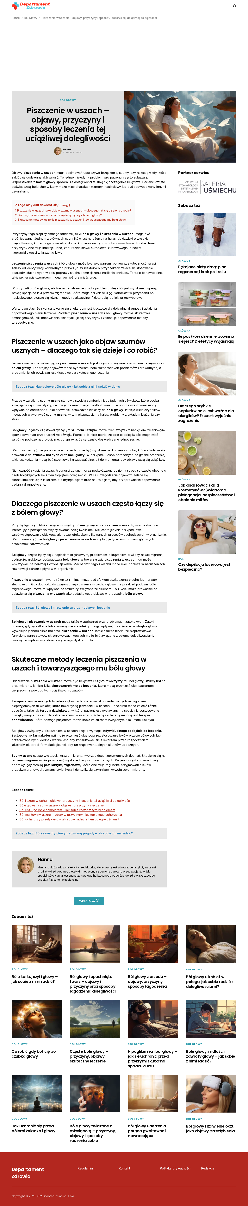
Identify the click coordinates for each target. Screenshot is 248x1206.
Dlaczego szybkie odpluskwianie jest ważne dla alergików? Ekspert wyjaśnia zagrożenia (206, 413)
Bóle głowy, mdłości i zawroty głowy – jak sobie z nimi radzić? (210, 1056)
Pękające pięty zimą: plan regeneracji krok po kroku (202, 269)
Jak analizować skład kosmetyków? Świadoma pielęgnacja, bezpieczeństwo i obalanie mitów (206, 492)
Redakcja (207, 1168)
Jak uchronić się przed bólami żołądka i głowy (33, 1128)
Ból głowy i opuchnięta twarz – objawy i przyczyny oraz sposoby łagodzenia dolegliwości (93, 984)
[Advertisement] (124, 57)
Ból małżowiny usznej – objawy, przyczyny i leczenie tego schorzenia (70, 815)
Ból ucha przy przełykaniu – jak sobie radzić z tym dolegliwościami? (69, 819)
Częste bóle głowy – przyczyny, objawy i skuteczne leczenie (89, 1056)
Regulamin (85, 1168)
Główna (184, 261)
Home (16, 18)
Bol (181, 558)
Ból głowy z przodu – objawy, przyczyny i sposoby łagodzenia (147, 981)
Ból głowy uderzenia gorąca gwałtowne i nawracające (147, 1130)
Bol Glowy (30, 18)
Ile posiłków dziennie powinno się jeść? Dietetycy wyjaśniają (206, 339)
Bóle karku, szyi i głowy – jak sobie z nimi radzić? (35, 979)
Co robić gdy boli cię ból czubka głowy (34, 1054)
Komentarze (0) (89, 900)
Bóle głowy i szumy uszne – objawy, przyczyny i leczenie (61, 805)
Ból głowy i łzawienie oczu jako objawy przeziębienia (210, 1128)
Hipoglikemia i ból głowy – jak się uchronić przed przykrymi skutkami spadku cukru (152, 1059)
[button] (234, 6)
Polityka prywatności (175, 1168)
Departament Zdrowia (28, 1173)
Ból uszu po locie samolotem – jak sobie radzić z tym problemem (67, 810)
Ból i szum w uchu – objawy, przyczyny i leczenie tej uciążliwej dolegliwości (74, 801)
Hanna (67, 149)
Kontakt (124, 1168)
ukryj (65, 205)
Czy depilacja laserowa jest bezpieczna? (204, 567)
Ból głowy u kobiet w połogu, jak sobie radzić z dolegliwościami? (209, 981)
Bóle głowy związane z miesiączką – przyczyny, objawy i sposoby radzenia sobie (93, 1133)
